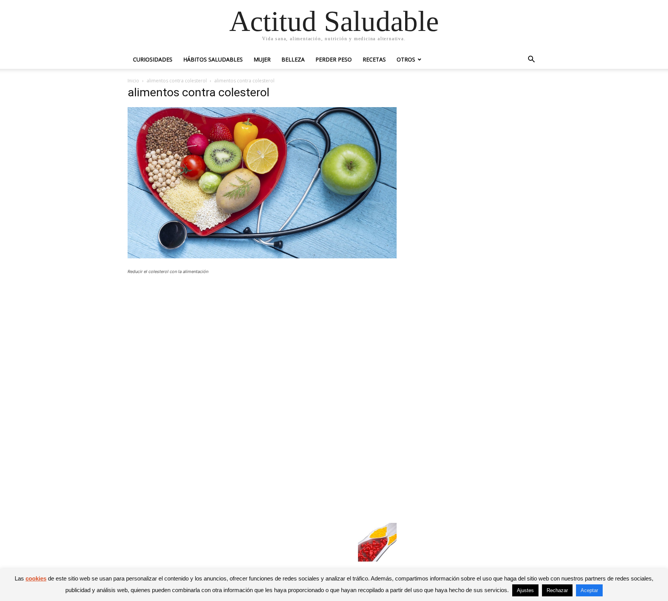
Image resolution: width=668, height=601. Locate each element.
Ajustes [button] (525, 590)
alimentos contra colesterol (177, 80)
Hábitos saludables (213, 59)
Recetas (374, 59)
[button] (531, 60)
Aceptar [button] (589, 590)
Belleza (293, 59)
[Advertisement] (262, 337)
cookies (36, 578)
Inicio (133, 80)
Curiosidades (152, 59)
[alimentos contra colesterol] (262, 256)
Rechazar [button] (557, 590)
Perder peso (333, 59)
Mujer (262, 59)
